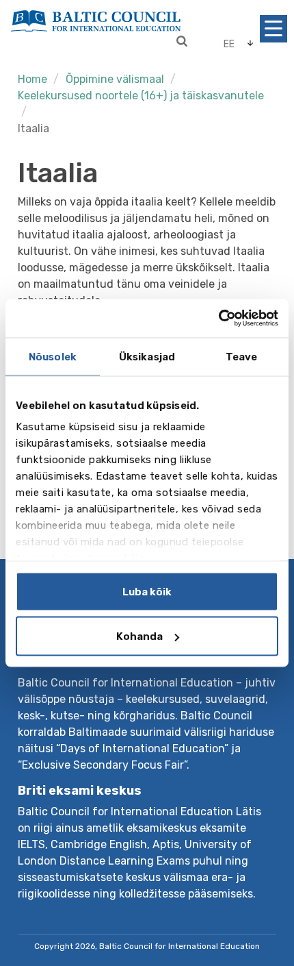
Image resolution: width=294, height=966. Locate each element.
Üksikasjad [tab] (147, 356)
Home (32, 79)
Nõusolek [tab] (53, 356)
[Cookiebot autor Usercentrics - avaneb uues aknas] (218, 318)
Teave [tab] (242, 356)
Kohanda (139, 636)
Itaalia (33, 128)
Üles (255, 909)
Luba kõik (147, 591)
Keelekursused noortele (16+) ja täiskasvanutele (141, 95)
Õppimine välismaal (115, 79)
